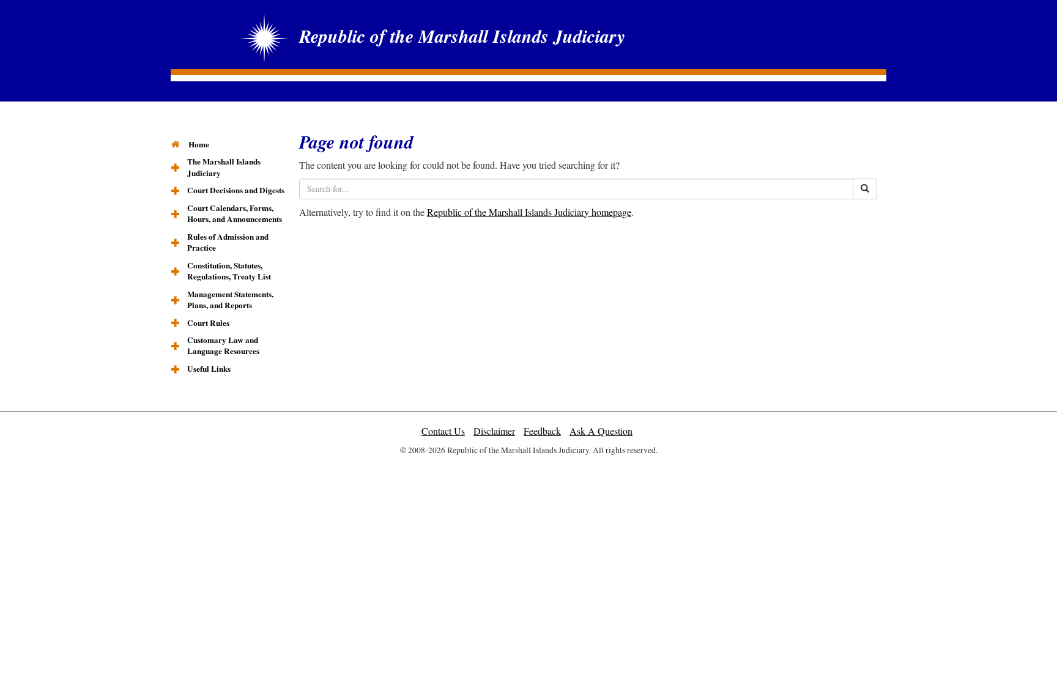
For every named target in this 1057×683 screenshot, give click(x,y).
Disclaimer (494, 430)
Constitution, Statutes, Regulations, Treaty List (229, 271)
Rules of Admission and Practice (228, 242)
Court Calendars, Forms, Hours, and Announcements (234, 213)
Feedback (542, 430)
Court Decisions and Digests (235, 190)
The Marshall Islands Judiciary (224, 167)
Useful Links (209, 368)
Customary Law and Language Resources (223, 345)
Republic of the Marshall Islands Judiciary (462, 36)
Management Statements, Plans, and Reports (230, 300)
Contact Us (443, 430)
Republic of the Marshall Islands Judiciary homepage (529, 211)
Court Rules (208, 322)
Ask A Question (600, 430)
